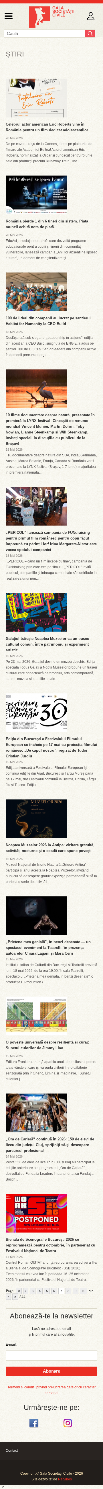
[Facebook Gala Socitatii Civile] (34, 1428)
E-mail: (11, 1345)
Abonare (51, 1371)
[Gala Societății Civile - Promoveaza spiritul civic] (51, 27)
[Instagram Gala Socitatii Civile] (69, 1428)
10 (83, 1291)
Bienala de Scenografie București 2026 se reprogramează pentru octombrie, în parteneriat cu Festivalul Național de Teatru (50, 1245)
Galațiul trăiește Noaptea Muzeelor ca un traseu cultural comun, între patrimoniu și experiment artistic (47, 644)
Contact (12, 1451)
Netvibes (65, 1479)
